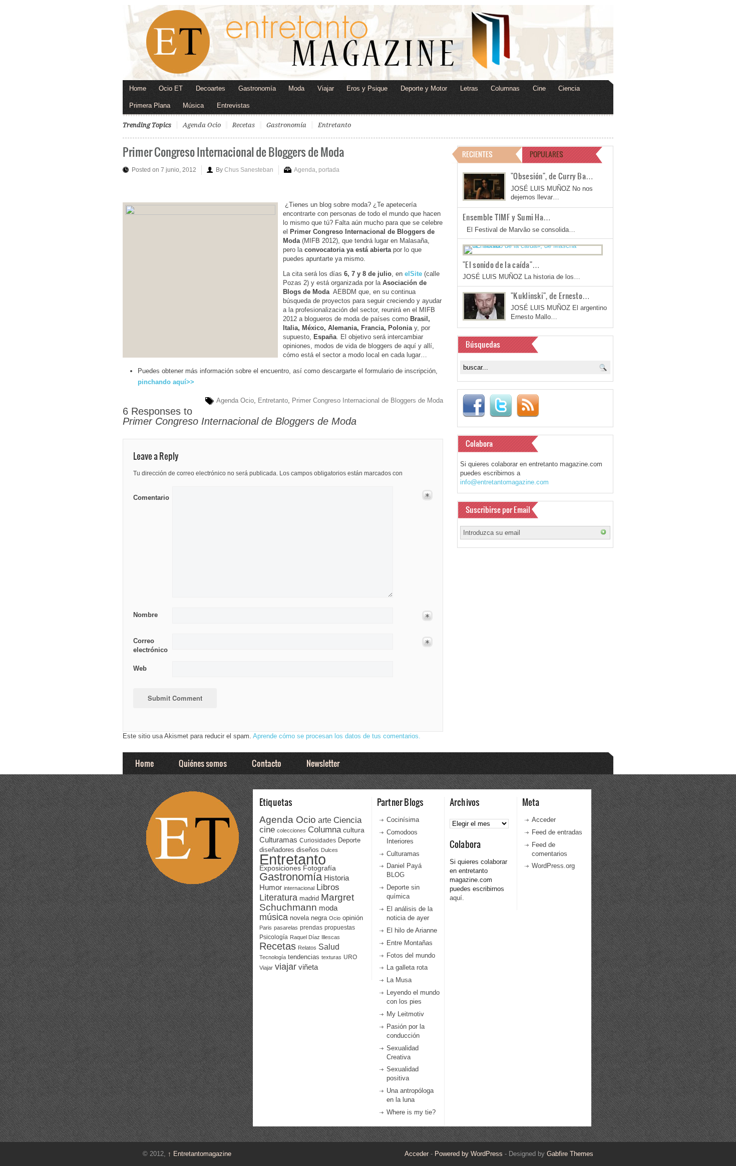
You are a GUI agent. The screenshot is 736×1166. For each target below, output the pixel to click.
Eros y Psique (367, 88)
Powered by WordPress (469, 1153)
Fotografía (319, 868)
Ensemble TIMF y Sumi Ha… (507, 216)
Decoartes (210, 88)
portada (328, 169)
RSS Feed (528, 406)
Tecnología (272, 957)
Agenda (304, 169)
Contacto (266, 763)
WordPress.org (553, 865)
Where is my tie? (411, 1112)
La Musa (399, 980)
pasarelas (286, 928)
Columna (324, 829)
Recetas (243, 125)
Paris (265, 928)
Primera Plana (149, 105)
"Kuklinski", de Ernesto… (550, 295)
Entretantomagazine (199, 1153)
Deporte (349, 840)
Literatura (278, 897)
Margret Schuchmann (306, 902)
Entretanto (334, 125)
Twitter (501, 406)
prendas (311, 927)
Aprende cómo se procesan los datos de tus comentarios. (337, 736)
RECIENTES (477, 154)
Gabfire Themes (570, 1153)
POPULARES (546, 154)
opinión (352, 918)
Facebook (474, 406)
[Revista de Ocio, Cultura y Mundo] (368, 42)
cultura (353, 830)
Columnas (505, 88)
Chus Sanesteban (248, 169)
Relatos (307, 948)
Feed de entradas (557, 832)
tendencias (303, 957)
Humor (270, 887)
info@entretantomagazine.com (504, 482)
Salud (328, 947)
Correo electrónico (149, 645)
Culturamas (278, 839)
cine (267, 829)
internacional (299, 888)
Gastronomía (257, 88)
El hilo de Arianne (412, 930)
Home (137, 88)
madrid (309, 898)
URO (350, 957)
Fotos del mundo (411, 955)
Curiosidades (317, 840)
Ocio (334, 918)
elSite (413, 273)
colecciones (291, 830)
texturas (331, 957)
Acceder (544, 819)
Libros (327, 887)
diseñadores (276, 849)
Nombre (145, 615)
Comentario (149, 495)
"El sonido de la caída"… (501, 264)
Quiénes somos (203, 763)
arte (324, 820)
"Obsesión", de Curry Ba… (552, 175)
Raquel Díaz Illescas (315, 937)
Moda (296, 88)
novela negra (308, 918)
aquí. (457, 898)
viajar (285, 966)
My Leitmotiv (405, 1014)
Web (140, 668)
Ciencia (569, 88)
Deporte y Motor (424, 88)
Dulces (329, 850)
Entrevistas (233, 105)
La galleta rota (407, 967)
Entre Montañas (410, 943)
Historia (336, 877)
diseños (307, 849)
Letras (469, 88)
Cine (539, 88)
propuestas (339, 927)
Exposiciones (280, 868)
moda (328, 908)
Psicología (273, 937)
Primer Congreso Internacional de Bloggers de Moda (233, 151)
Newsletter (322, 763)
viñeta (308, 967)
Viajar (325, 88)
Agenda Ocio (202, 125)
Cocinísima (403, 819)
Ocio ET (171, 88)
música (273, 917)
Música (193, 105)
